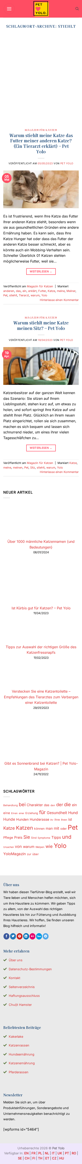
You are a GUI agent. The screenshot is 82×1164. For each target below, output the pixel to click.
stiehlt (13, 295)
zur (29, 854)
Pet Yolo (66, 163)
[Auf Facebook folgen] (6, 936)
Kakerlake (16, 1036)
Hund (73, 812)
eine (6, 813)
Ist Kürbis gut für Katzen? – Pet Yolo (41, 608)
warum (35, 295)
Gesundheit (57, 812)
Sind (34, 837)
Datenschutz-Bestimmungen (30, 969)
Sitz (32, 467)
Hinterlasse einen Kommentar (59, 300)
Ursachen (8, 847)
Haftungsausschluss (24, 995)
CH (27, 1158)
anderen (8, 291)
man (49, 828)
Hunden (22, 819)
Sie (26, 837)
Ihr (51, 819)
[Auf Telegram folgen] (46, 936)
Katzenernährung (22, 1063)
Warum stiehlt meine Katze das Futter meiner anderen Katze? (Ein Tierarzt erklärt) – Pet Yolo (41, 143)
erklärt (32, 291)
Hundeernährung (21, 1054)
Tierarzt (24, 295)
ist (70, 819)
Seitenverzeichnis (22, 987)
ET (47, 1158)
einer (21, 813)
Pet (5, 295)
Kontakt (14, 978)
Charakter (35, 805)
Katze (51, 291)
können (39, 828)
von (18, 846)
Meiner (70, 291)
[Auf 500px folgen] (39, 936)
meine (61, 291)
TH (40, 1158)
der (59, 804)
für (42, 812)
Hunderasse (39, 819)
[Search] (77, 9)
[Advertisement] (41, 80)
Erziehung (31, 813)
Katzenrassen (19, 1045)
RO (74, 1153)
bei (22, 804)
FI (33, 1158)
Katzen (24, 828)
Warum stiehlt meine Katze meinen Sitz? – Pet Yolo (41, 325)
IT (53, 1153)
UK (60, 1153)
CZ (54, 1158)
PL (40, 1153)
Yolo (44, 295)
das (18, 291)
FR (33, 1153)
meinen (18, 467)
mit (56, 828)
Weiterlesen (41, 271)
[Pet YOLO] (41, 9)
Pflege (8, 838)
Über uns (16, 960)
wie (49, 846)
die (67, 804)
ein (24, 291)
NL (47, 1153)
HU (61, 1158)
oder (63, 828)
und (66, 837)
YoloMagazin (14, 854)
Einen (14, 813)
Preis (18, 837)
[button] (9, 8)
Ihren (64, 819)
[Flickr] (32, 936)
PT (67, 1153)
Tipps (56, 837)
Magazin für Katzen (41, 130)
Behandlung (10, 805)
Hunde (9, 819)
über (35, 854)
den (53, 805)
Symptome (44, 837)
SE (20, 1158)
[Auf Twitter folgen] (13, 936)
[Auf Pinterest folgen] (20, 936)
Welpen (39, 847)
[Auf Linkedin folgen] (26, 936)
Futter (42, 291)
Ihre (57, 819)
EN (26, 1153)
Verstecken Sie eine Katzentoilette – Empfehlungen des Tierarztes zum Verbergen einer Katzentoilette (41, 697)
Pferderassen (18, 1072)
